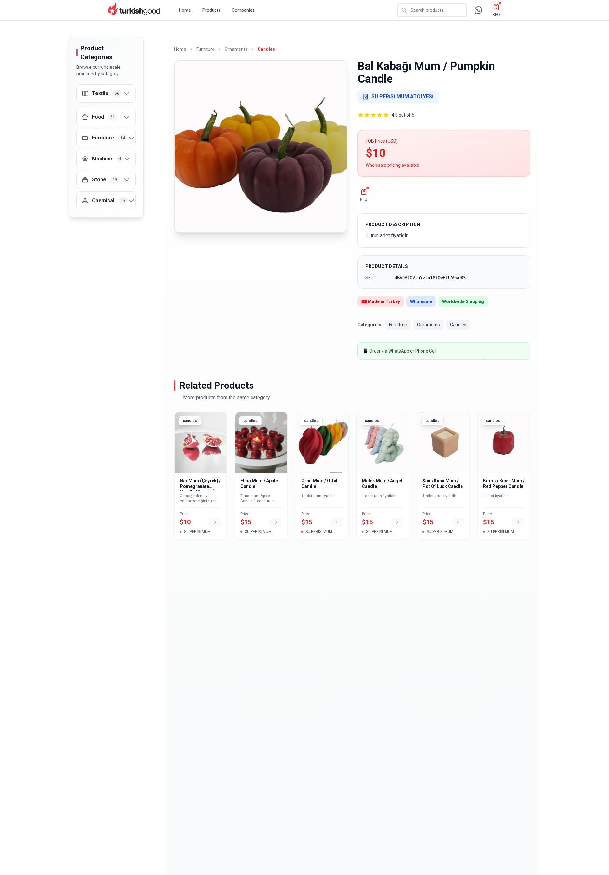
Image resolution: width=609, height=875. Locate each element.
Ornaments (236, 49)
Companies (243, 10)
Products (211, 10)
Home (185, 10)
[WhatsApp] (478, 10)
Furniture (205, 49)
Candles (266, 49)
